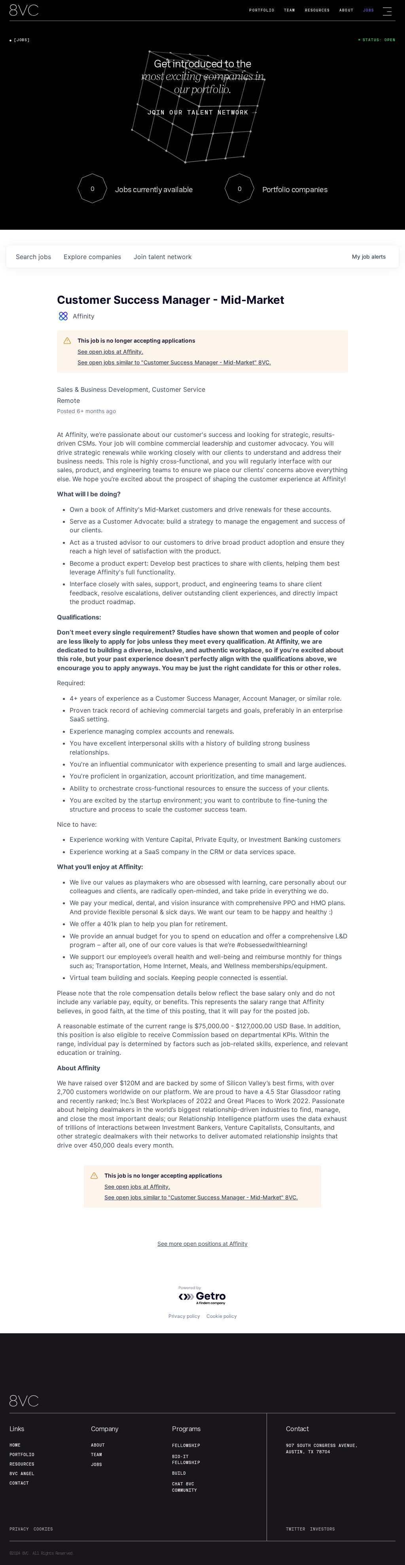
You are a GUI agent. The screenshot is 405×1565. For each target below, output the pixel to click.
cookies (43, 1529)
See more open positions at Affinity (202, 1243)
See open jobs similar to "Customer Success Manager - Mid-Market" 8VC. (174, 362)
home (15, 1445)
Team (289, 10)
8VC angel (21, 1473)
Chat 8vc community (184, 1486)
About (346, 10)
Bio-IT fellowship (186, 1459)
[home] (23, 10)
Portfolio (261, 10)
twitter (295, 1529)
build (179, 1473)
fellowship (186, 1445)
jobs (33, 257)
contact (19, 1483)
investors (322, 1529)
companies (92, 257)
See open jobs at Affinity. (110, 351)
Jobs (368, 10)
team (96, 1454)
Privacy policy (184, 1316)
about (98, 1445)
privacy (19, 1529)
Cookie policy (221, 1316)
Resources (317, 10)
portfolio (21, 1454)
